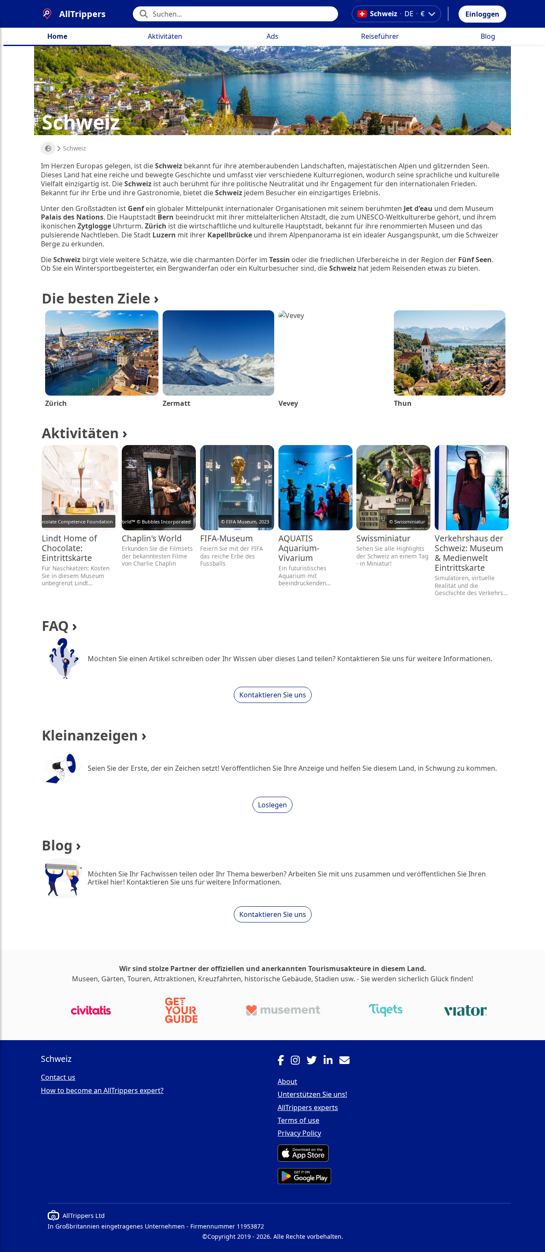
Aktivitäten (165, 36)
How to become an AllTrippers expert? (102, 1090)
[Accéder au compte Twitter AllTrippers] (315, 1061)
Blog (488, 36)
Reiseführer (380, 36)
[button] (482, 14)
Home (57, 36)
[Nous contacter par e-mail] (347, 1061)
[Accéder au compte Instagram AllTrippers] (299, 1061)
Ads (272, 36)
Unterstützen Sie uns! (312, 1094)
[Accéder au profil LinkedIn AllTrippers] (331, 1061)
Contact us (58, 1077)
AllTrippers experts (308, 1107)
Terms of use (298, 1120)
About (287, 1081)
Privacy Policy (299, 1133)
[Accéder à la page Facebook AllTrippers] (284, 1061)
